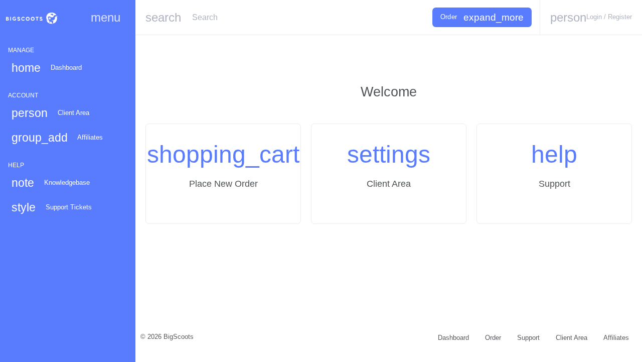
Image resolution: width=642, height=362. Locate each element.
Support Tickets (52, 207)
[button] (591, 17)
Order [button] (482, 17)
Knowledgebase (51, 182)
